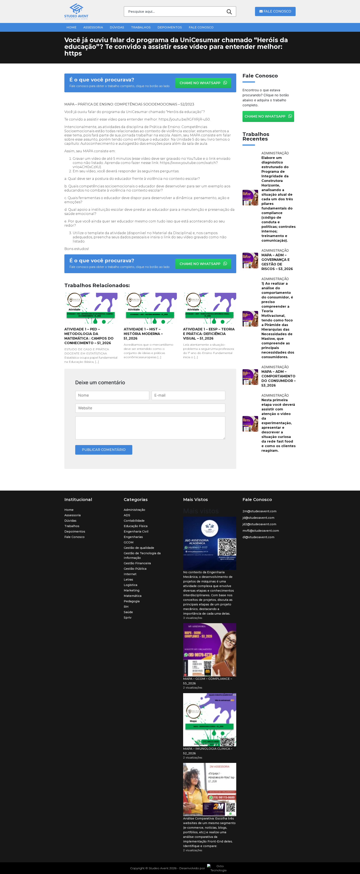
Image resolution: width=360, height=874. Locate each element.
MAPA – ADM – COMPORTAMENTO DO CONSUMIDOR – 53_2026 (278, 378)
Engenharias (133, 537)
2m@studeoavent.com (259, 511)
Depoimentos (170, 27)
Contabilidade (134, 521)
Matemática (132, 596)
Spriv (127, 617)
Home (71, 27)
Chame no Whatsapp (200, 83)
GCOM (129, 542)
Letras (128, 579)
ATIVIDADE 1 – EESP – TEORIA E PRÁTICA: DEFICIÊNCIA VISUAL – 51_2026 (209, 333)
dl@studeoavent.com (258, 537)
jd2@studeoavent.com (259, 524)
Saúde (128, 612)
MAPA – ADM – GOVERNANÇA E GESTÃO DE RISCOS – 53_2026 (277, 262)
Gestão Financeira (137, 563)
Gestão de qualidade (139, 548)
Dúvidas (117, 27)
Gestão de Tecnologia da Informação (142, 555)
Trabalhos (141, 27)
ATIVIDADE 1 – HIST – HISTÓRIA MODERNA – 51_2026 (143, 333)
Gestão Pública (135, 569)
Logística (130, 585)
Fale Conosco (277, 11)
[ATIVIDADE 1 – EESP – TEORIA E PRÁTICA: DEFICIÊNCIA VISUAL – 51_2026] (209, 308)
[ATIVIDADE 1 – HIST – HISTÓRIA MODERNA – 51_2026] (150, 308)
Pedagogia (132, 601)
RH (126, 607)
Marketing (131, 590)
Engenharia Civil (136, 531)
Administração (134, 510)
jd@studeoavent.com (258, 518)
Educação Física (136, 526)
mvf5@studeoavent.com (260, 531)
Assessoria (93, 27)
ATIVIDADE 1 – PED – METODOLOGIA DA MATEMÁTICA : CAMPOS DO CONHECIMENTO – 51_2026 (89, 336)
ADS (127, 515)
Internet (130, 574)
